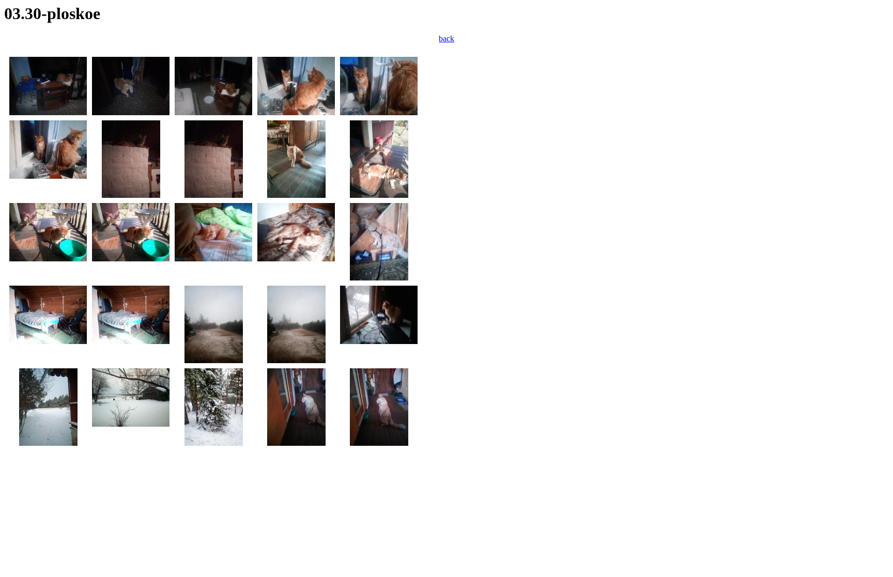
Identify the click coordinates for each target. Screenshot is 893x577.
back (446, 38)
